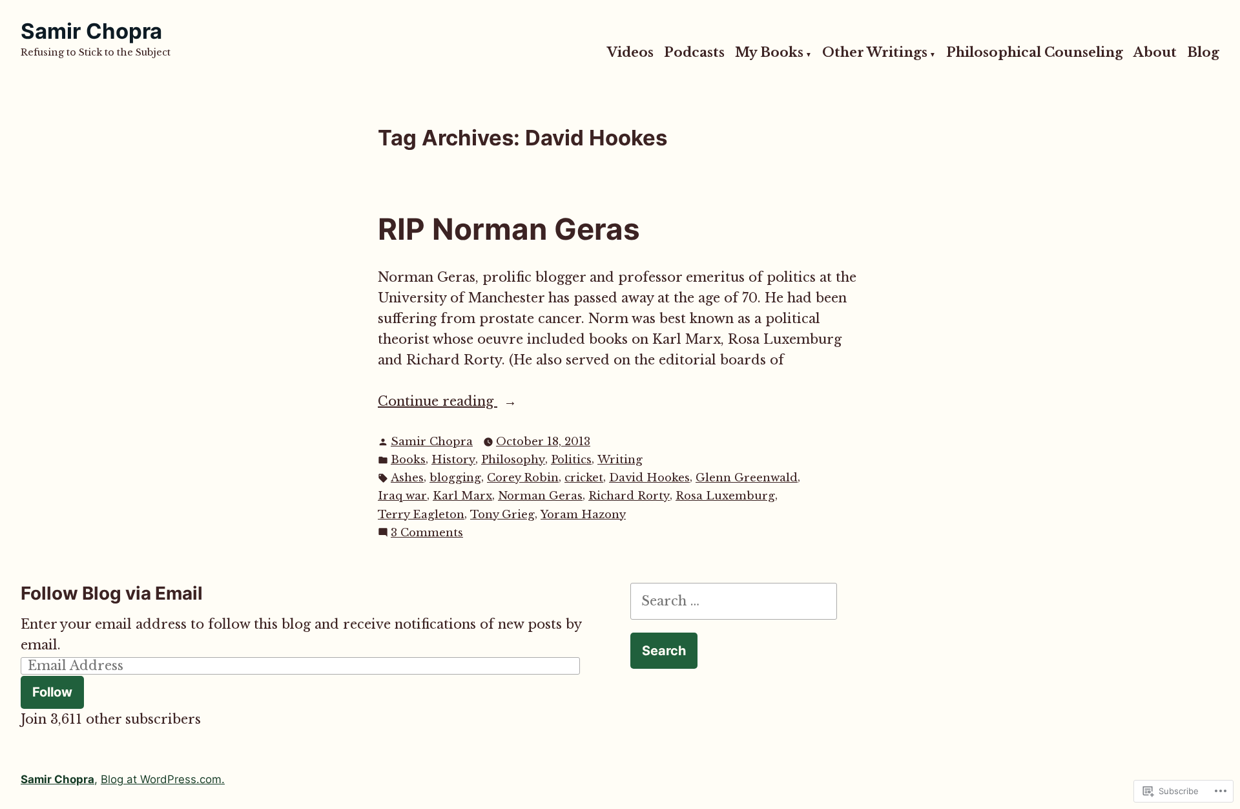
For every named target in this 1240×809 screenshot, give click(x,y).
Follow (52, 692)
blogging (455, 478)
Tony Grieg (502, 514)
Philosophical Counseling (1034, 53)
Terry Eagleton (421, 514)
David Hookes (649, 478)
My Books (769, 53)
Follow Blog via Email (112, 593)
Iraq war (402, 496)
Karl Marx (462, 496)
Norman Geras (540, 496)
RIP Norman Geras (509, 229)
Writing (620, 460)
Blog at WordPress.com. (163, 779)
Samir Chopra (91, 31)
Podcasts (694, 53)
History (453, 460)
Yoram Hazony (583, 514)
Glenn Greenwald (747, 478)
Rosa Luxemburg (725, 496)
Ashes (407, 478)
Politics (571, 460)
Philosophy (513, 460)
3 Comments (427, 533)
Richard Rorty (629, 496)
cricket (583, 478)
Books (408, 460)
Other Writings (874, 53)
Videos (630, 53)
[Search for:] (733, 601)
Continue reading (437, 402)
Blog (1203, 53)
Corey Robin (523, 478)
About (1155, 53)
